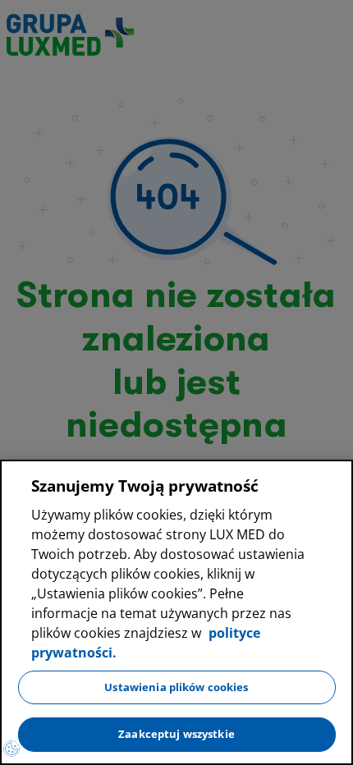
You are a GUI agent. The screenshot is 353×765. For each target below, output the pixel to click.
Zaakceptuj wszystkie (176, 733)
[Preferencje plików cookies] (11, 748)
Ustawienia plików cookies (176, 687)
